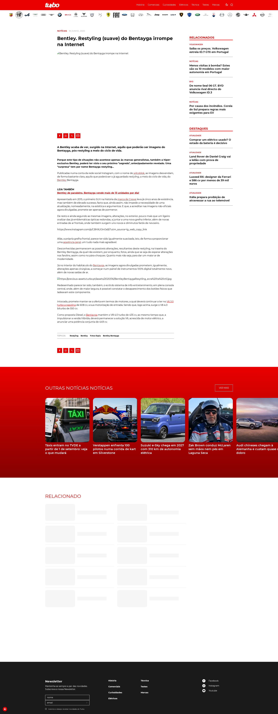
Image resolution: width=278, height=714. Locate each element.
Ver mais (224, 388)
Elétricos (183, 4)
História (140, 4)
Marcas (216, 4)
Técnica (195, 4)
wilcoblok (139, 173)
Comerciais (153, 4)
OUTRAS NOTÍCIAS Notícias (79, 388)
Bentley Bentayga (111, 336)
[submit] (87, 702)
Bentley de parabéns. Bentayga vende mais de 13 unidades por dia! (98, 193)
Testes (206, 4)
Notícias (62, 31)
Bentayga (98, 265)
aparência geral (72, 242)
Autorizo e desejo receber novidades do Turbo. (66, 709)
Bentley (61, 180)
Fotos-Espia (95, 336)
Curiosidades (169, 4)
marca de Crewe (126, 199)
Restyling (74, 336)
